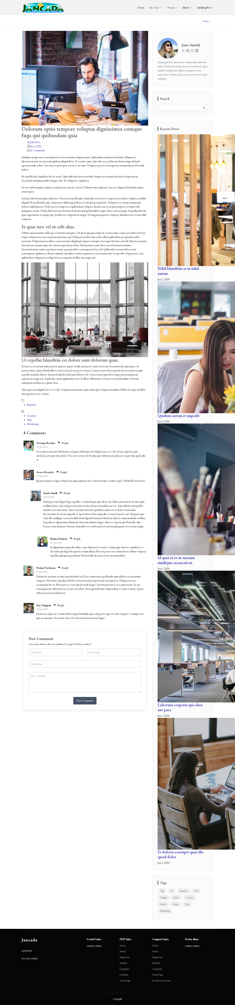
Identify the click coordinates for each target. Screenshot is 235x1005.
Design (163, 897)
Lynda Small (50, 493)
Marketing (33, 424)
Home (140, 7)
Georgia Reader (45, 443)
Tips (29, 420)
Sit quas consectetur (161, 980)
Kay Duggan (43, 605)
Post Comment (85, 700)
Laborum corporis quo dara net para (180, 707)
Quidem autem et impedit (179, 415)
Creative (31, 416)
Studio (163, 904)
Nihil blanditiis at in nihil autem (178, 271)
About (123, 951)
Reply (65, 443)
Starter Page (125, 980)
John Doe (35, 142)
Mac (196, 890)
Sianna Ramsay (58, 538)
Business (31, 405)
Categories (124, 969)
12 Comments (37, 150)
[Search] (204, 107)
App (162, 890)
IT (172, 890)
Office (176, 897)
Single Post (124, 957)
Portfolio (123, 963)
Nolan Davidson (45, 568)
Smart (175, 904)
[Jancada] (43, 7)
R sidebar (124, 974)
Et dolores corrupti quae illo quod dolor (181, 854)
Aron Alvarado (45, 472)
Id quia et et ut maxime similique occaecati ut (176, 560)
